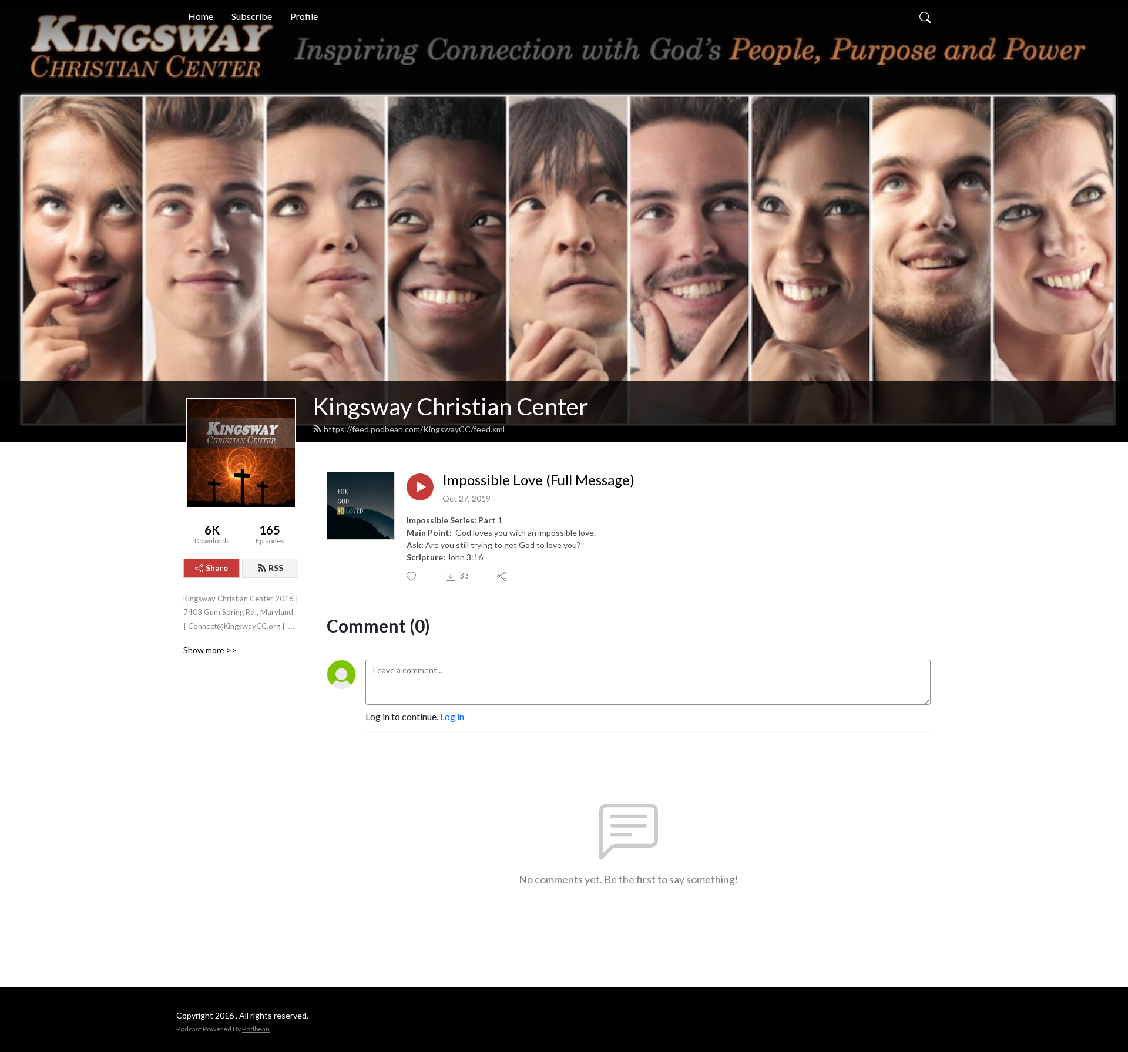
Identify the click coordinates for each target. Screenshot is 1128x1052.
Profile (304, 16)
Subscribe (251, 16)
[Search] (925, 16)
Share (217, 568)
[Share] (502, 576)
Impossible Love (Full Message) (538, 480)
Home (200, 16)
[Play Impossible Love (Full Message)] (420, 486)
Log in (452, 716)
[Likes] (412, 576)
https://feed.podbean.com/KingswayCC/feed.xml (414, 429)
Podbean (256, 1028)
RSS (275, 568)
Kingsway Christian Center (450, 406)
